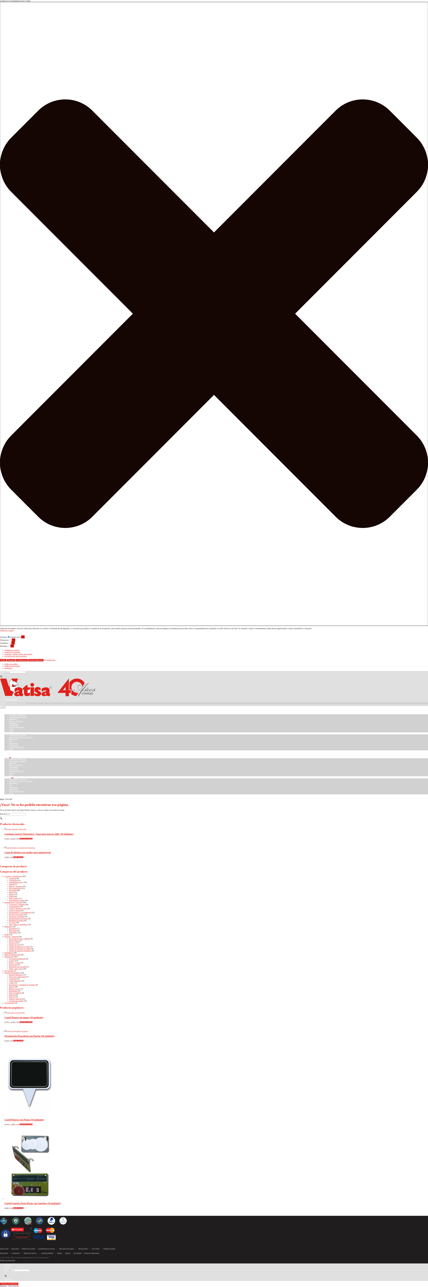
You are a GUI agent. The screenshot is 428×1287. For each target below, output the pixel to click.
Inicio (6, 711)
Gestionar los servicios (12, 652)
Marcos (11, 987)
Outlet (11, 731)
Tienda (6, 713)
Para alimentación (15, 888)
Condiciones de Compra (46, 1249)
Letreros (12, 961)
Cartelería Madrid (47, 1253)
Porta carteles (13, 898)
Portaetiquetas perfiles (16, 900)
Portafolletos (13, 723)
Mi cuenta (7, 1265)
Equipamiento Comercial (17, 717)
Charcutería (13, 880)
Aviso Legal (4, 1249)
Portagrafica (13, 933)
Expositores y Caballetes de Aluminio (22, 985)
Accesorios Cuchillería (17, 904)
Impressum (8, 668)
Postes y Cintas (14, 963)
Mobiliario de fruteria (16, 921)
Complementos (14, 906)
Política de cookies (11, 664)
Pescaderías (4, 1253)
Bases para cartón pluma (17, 977)
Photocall (12, 995)
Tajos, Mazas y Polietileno (18, 925)
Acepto (3, 660)
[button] (214, 314)
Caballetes (12, 979)
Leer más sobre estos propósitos (15, 656)
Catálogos (7, 733)
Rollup (59, 1253)
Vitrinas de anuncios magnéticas (20, 951)
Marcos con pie (14, 989)
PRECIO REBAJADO (12, 955)
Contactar (7, 751)
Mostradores (13, 991)
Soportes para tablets (16, 1001)
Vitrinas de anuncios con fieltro (20, 949)
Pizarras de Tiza (14, 945)
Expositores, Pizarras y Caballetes (21, 737)
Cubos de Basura (15, 910)
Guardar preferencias (36, 660)
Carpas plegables (15, 981)
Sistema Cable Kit (15, 999)
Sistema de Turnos (30, 1253)
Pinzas (11, 892)
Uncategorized (9, 1003)
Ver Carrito (95, 1249)
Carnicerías (16, 1253)
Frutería (11, 884)
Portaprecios (13, 743)
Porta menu (13, 931)
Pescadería (12, 890)
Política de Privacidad (12, 666)
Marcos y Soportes (15, 886)
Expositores (13, 929)
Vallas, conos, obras (16, 969)
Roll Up (12, 997)
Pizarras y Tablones (16, 721)
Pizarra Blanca (14, 941)
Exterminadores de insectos (18, 918)
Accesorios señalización (17, 959)
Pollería (11, 896)
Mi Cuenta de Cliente (66, 1249)
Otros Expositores (15, 993)
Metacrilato (13, 719)
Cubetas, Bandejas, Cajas (18, 908)
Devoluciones (83, 1249)
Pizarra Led (13, 943)
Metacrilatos (13, 739)
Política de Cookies (7, 630)
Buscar (2, 672)
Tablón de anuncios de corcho (19, 947)
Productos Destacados (91, 1253)
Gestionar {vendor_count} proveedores (18, 654)
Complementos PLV (16, 882)
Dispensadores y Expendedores (20, 912)
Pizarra (11, 894)
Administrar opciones (12, 650)
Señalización (13, 725)
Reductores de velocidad (17, 967)
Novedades (78, 1253)
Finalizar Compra (109, 1249)
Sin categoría (9, 971)
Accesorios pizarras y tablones (19, 939)
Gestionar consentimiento (9, 1284)
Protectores (13, 965)
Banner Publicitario (16, 975)
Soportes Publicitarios (16, 727)
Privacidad (15, 1249)
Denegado (11, 660)
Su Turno (12, 923)
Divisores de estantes (16, 914)
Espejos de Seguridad (16, 916)
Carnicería (12, 878)
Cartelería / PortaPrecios (17, 715)
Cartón (11, 983)
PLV (10, 741)
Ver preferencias (21, 660)
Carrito (7, 1279)
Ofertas (11, 729)
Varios (11, 749)
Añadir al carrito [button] (18, 857)
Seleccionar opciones (26, 839)
